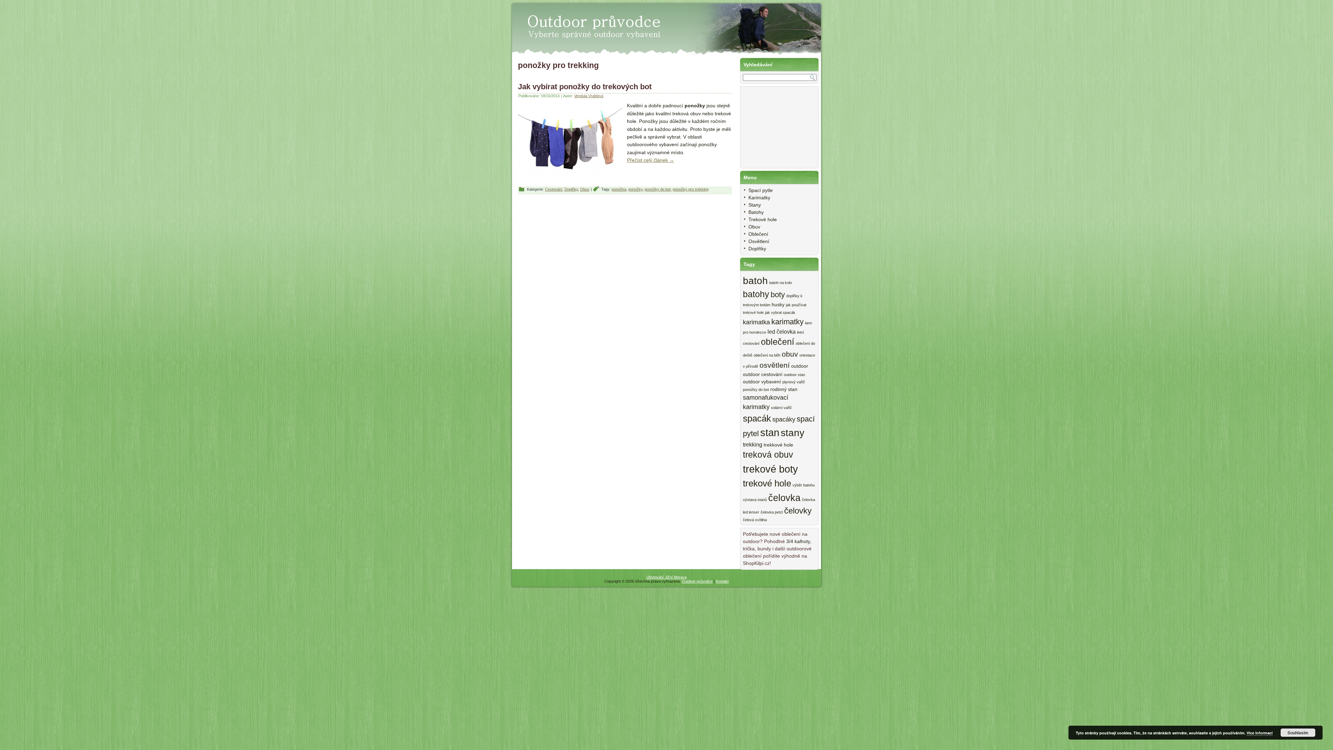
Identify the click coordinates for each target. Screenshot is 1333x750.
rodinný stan (783, 389)
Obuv (584, 189)
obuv (790, 354)
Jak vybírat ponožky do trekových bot (585, 86)
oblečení (777, 342)
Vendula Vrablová (588, 96)
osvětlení (775, 365)
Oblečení (758, 234)
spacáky (783, 419)
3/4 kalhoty (798, 541)
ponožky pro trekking (691, 189)
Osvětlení (758, 241)
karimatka (756, 322)
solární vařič (781, 408)
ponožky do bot (658, 189)
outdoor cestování (762, 374)
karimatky (787, 321)
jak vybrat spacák (780, 312)
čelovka (784, 497)
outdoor (799, 366)
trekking (752, 444)
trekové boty (770, 469)
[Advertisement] (777, 131)
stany (792, 432)
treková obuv (768, 454)
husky (778, 304)
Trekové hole (762, 219)
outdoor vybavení (762, 381)
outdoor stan (794, 375)
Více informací (1260, 732)
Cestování (553, 189)
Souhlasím (1298, 733)
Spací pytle (760, 190)
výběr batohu (804, 485)
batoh (755, 280)
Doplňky (571, 189)
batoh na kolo (780, 283)
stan (769, 432)
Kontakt (722, 581)
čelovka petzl (772, 512)
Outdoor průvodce (697, 581)
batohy (756, 294)
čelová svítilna (755, 520)
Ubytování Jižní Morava (666, 577)
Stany (754, 205)
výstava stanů (755, 500)
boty (778, 294)
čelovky (798, 510)
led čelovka (782, 331)
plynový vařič (793, 382)
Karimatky (759, 197)
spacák (757, 418)
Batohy (756, 212)
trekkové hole (778, 445)
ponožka (619, 189)
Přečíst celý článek (650, 160)
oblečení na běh (767, 355)
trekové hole (767, 483)
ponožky (635, 189)
